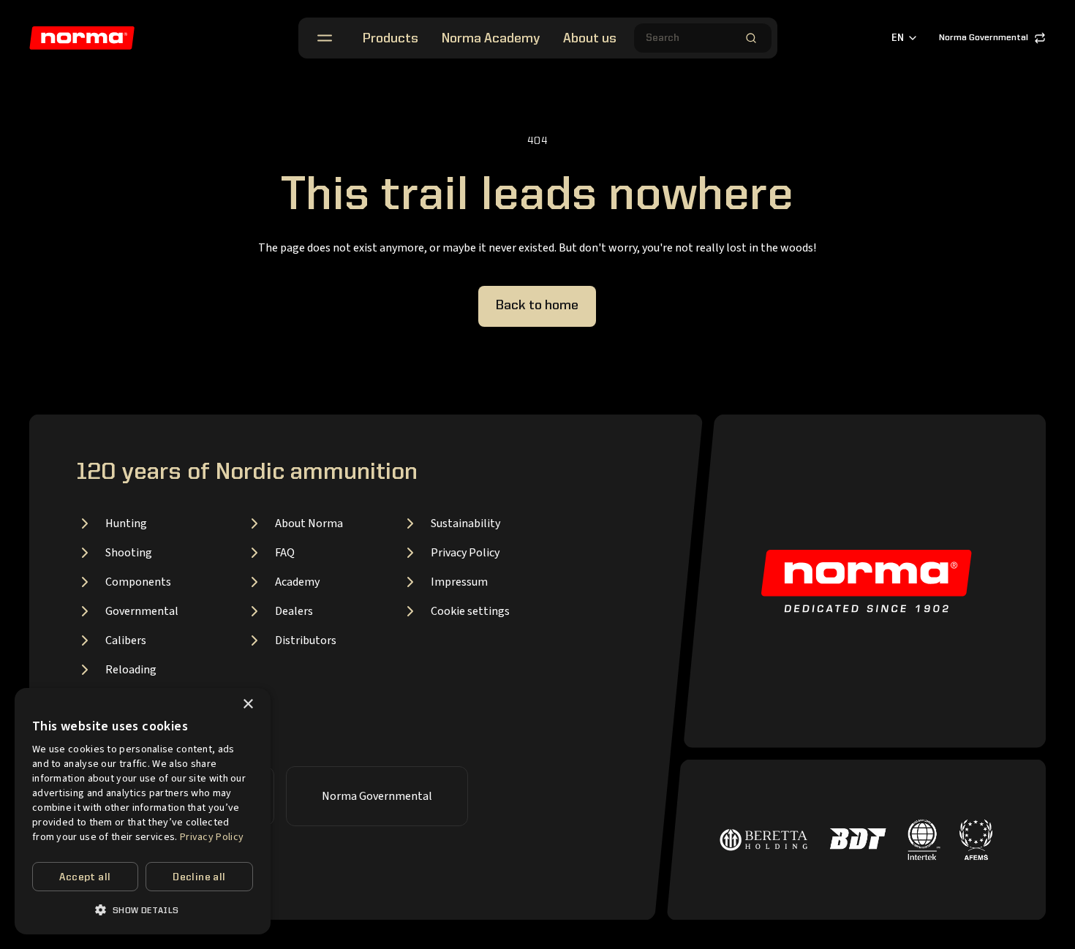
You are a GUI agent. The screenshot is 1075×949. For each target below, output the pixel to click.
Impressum (459, 582)
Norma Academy (491, 38)
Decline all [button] (199, 877)
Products (390, 38)
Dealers (294, 611)
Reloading (130, 670)
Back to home (537, 305)
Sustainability (465, 523)
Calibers (125, 640)
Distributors (305, 640)
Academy (297, 582)
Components (138, 582)
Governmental (141, 611)
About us (589, 38)
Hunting (126, 523)
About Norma (309, 523)
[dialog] (143, 811)
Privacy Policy (465, 553)
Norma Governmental (983, 38)
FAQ (285, 553)
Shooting (128, 553)
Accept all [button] (84, 877)
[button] (142, 910)
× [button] (247, 704)
